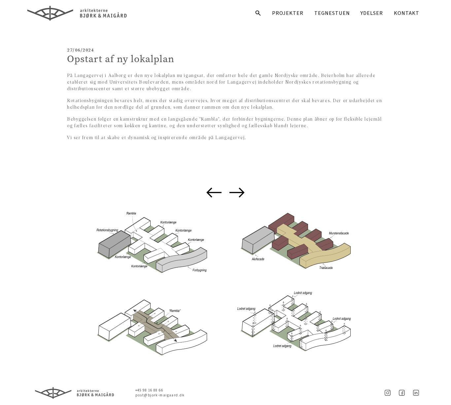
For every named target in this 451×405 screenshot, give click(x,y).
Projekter (287, 13)
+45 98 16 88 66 (149, 390)
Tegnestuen (332, 13)
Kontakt (406, 13)
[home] (95, 13)
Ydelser (372, 13)
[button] (214, 192)
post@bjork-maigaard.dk (160, 395)
